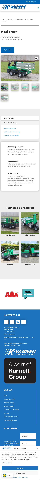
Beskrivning (9, 118)
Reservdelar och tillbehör (11, 135)
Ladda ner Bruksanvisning (12, 132)
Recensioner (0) (10, 123)
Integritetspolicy (23, 477)
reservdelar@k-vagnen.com (12, 345)
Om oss (6, 413)
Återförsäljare (31, 2)
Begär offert (7, 50)
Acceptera (20, 468)
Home (3, 19)
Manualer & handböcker (11, 409)
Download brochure (10, 128)
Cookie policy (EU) (9, 399)
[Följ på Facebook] (6, 322)
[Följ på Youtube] (23, 322)
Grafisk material (9, 406)
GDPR (5, 395)
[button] (37, 448)
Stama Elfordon (20, 19)
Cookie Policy (15, 477)
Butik (9, 19)
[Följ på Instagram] (12, 322)
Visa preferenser (20, 473)
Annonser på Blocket (10, 420)
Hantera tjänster (7, 463)
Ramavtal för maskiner (11, 417)
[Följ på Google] (18, 322)
